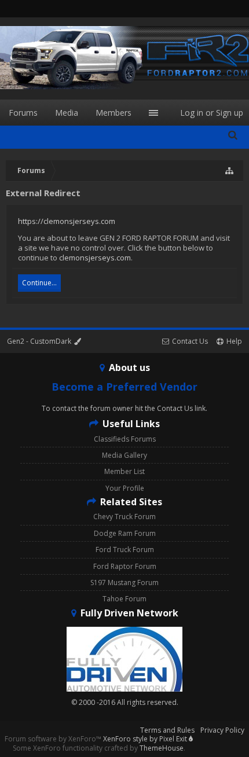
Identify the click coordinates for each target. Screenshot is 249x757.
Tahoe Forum (124, 599)
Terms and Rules (167, 730)
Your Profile (124, 488)
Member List (124, 471)
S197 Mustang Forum (124, 582)
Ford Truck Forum (125, 549)
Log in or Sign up (211, 112)
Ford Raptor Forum (124, 566)
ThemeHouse (162, 748)
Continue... (39, 283)
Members (113, 112)
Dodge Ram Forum (125, 533)
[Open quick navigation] (230, 170)
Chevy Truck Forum (124, 516)
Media (66, 112)
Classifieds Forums (125, 439)
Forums (23, 112)
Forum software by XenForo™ (54, 739)
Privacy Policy (222, 730)
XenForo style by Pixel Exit (146, 739)
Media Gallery (124, 455)
